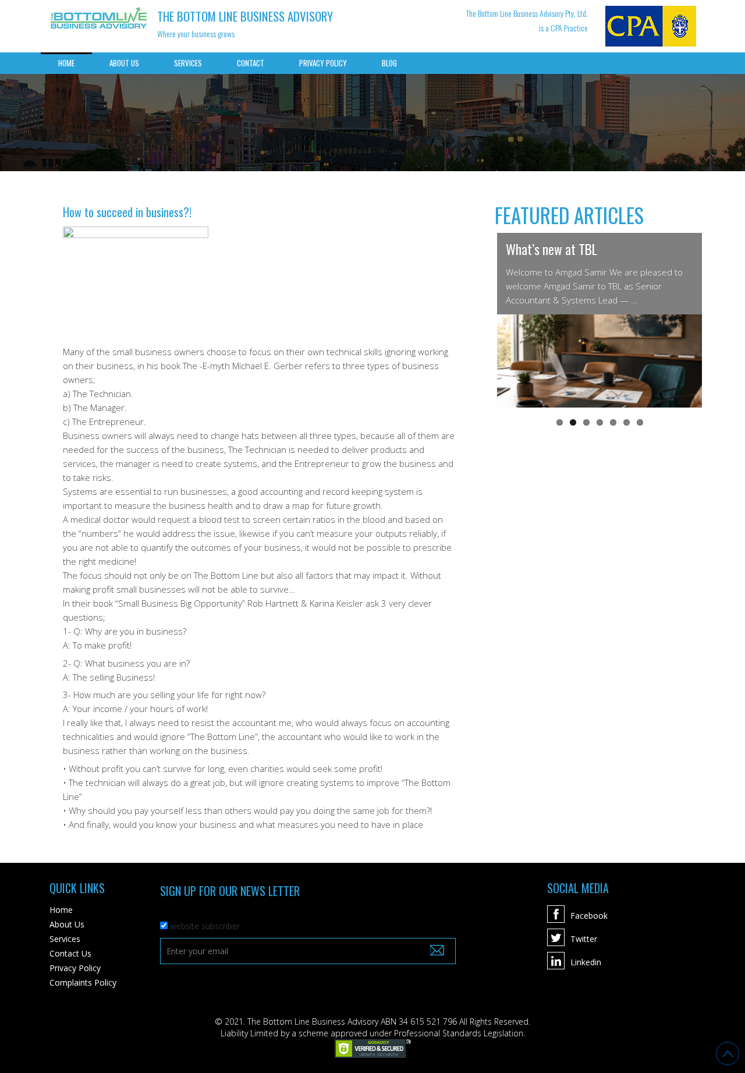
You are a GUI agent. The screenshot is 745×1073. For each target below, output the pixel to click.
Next (719, 320)
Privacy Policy (323, 63)
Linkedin (585, 962)
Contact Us (70, 953)
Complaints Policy (82, 982)
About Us (124, 63)
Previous (479, 320)
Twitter (583, 938)
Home (66, 63)
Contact (250, 63)
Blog (389, 63)
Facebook (589, 915)
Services (188, 63)
